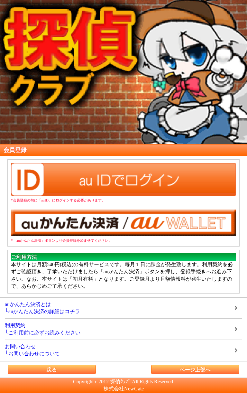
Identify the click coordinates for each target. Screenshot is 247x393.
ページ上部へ (195, 369)
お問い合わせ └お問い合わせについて (32, 350)
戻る (52, 369)
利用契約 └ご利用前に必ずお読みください (42, 329)
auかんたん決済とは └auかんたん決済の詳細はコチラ (42, 308)
